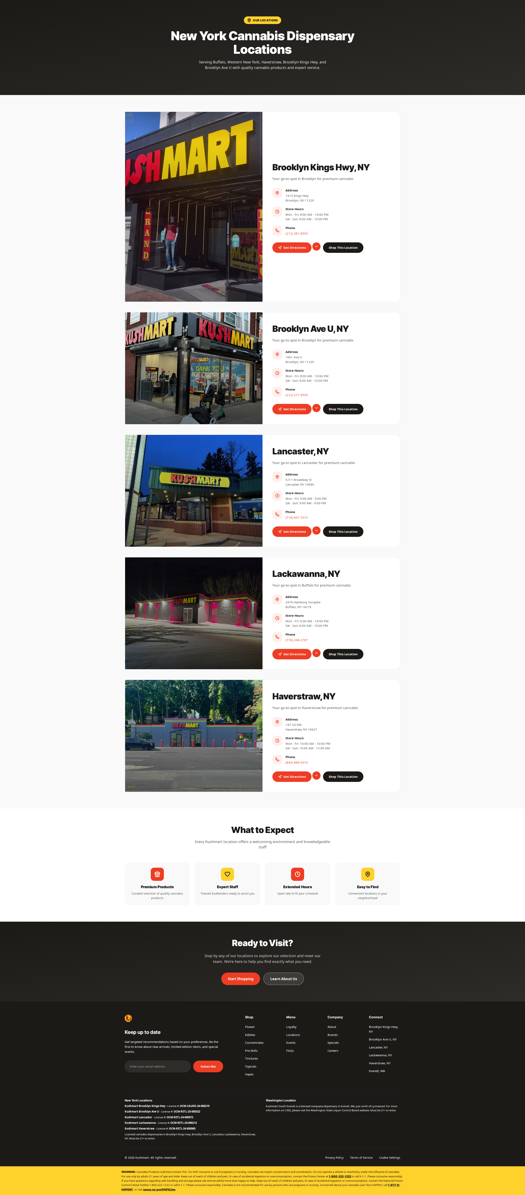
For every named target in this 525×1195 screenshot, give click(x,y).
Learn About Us (283, 978)
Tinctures (251, 1058)
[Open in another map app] (316, 246)
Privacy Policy (334, 1157)
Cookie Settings (389, 1157)
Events (291, 1042)
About (332, 1027)
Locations (293, 1035)
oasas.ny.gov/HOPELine (159, 1189)
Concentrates (254, 1042)
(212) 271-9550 (296, 395)
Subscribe (208, 1066)
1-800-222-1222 (340, 1176)
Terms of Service (361, 1157)
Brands (333, 1035)
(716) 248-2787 (296, 640)
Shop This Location (343, 247)
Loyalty (291, 1027)
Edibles (250, 1035)
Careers (333, 1050)
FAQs (290, 1050)
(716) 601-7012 (296, 517)
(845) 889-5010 (296, 762)
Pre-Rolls (251, 1050)
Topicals (250, 1066)
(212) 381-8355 (296, 233)
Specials (333, 1042)
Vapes (249, 1074)
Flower (250, 1027)
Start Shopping (240, 978)
